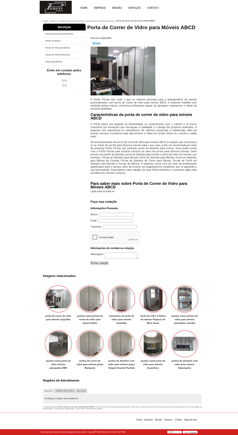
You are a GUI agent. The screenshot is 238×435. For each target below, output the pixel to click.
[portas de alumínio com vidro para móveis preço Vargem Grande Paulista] (121, 343)
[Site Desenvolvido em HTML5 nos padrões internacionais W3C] (174, 432)
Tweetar (96, 43)
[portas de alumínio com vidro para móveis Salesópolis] (184, 343)
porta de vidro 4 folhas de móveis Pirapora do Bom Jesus (153, 319)
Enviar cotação (99, 263)
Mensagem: (98, 254)
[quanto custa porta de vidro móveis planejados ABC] (58, 343)
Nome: (95, 214)
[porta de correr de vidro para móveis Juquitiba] (58, 298)
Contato (153, 7)
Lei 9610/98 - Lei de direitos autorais (89, 409)
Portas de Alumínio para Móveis (59, 34)
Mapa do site (190, 419)
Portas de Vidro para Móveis (57, 48)
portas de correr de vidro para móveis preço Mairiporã (90, 364)
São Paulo (81, 391)
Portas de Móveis (53, 41)
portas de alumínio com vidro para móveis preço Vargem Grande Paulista (121, 364)
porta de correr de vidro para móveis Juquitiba (58, 318)
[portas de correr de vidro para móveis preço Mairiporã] (89, 343)
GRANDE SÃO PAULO (65, 391)
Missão (117, 7)
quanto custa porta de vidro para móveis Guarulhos (153, 364)
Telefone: (97, 226)
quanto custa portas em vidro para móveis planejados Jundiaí (184, 319)
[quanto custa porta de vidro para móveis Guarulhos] (153, 343)
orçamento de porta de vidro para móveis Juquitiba (121, 319)
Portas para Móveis (53, 62)
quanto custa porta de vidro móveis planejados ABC (58, 364)
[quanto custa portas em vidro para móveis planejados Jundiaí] (184, 298)
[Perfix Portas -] (58, 6)
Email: (94, 220)
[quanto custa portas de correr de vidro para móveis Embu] (89, 298)
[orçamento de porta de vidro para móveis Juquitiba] (121, 298)
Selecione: (48, 391)
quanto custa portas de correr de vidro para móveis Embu (90, 319)
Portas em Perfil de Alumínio (57, 55)
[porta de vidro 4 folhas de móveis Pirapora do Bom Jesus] (153, 298)
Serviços (134, 7)
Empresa (100, 7)
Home (83, 7)
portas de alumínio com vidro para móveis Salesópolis (185, 364)
